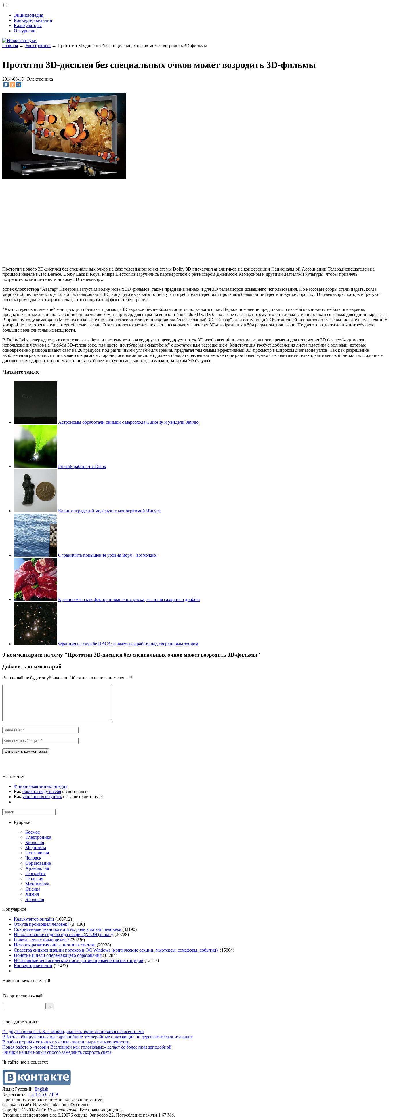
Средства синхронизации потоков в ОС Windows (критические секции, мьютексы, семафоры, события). (116, 950)
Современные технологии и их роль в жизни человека (67, 929)
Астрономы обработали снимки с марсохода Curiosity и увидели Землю (128, 422)
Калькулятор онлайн (34, 918)
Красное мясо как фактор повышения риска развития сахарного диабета (129, 599)
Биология (34, 842)
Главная (10, 45)
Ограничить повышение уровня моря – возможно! (107, 555)
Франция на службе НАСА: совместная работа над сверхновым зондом (128, 643)
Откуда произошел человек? (41, 924)
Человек (33, 857)
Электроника (38, 45)
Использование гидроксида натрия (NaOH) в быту (63, 934)
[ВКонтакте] (6, 84)
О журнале (24, 30)
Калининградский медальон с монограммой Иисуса (109, 510)
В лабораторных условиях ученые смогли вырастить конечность (65, 1041)
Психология (37, 852)
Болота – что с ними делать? (41, 939)
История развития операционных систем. (55, 944)
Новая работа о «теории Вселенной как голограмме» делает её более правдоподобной (86, 1047)
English (41, 1089)
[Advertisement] (50, 220)
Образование (38, 863)
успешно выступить (42, 796)
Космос (32, 832)
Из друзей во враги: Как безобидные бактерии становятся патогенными (73, 1031)
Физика (32, 889)
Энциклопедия (28, 15)
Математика (37, 883)
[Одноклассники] (12, 84)
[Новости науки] (19, 40)
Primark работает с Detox (82, 466)
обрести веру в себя (41, 791)
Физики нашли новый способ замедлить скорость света (56, 1052)
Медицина (35, 847)
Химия (32, 894)
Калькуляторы (28, 25)
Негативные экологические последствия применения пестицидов (78, 960)
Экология (34, 899)
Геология (34, 878)
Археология (37, 868)
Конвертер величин (33, 20)
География (35, 873)
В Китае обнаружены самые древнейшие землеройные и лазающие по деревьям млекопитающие (97, 1036)
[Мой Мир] (18, 84)
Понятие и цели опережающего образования (58, 955)
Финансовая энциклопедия (40, 786)
